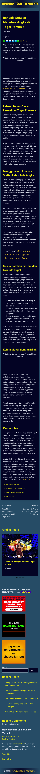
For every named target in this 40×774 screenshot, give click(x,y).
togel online (6, 759)
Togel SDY (6, 754)
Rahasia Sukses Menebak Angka (14, 492)
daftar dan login (19, 744)
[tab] (16, 577)
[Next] (34, 555)
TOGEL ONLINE (7, 14)
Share (25, 41)
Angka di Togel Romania (11, 484)
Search (4, 667)
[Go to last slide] (5, 555)
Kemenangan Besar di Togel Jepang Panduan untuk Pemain (18, 255)
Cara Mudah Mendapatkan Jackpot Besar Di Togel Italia (8, 511)
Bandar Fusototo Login (10, 736)
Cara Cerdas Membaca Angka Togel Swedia (21, 699)
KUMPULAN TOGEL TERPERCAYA (14, 488)
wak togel (26, 479)
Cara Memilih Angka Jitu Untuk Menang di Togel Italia (30, 510)
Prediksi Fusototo (8, 739)
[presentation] (20, 546)
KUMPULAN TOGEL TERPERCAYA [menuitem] (15, 89)
